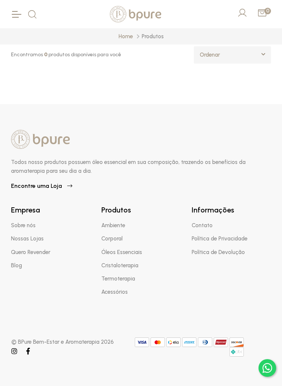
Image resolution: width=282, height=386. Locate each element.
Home (126, 36)
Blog (16, 265)
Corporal (112, 238)
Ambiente (113, 225)
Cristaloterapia (119, 265)
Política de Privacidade (219, 238)
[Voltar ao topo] (246, 368)
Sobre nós (23, 225)
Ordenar (210, 54)
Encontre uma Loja (37, 185)
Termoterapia (118, 278)
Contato (202, 225)
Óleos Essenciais (121, 252)
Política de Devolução (218, 252)
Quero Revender (30, 252)
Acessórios (114, 292)
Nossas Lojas (27, 238)
